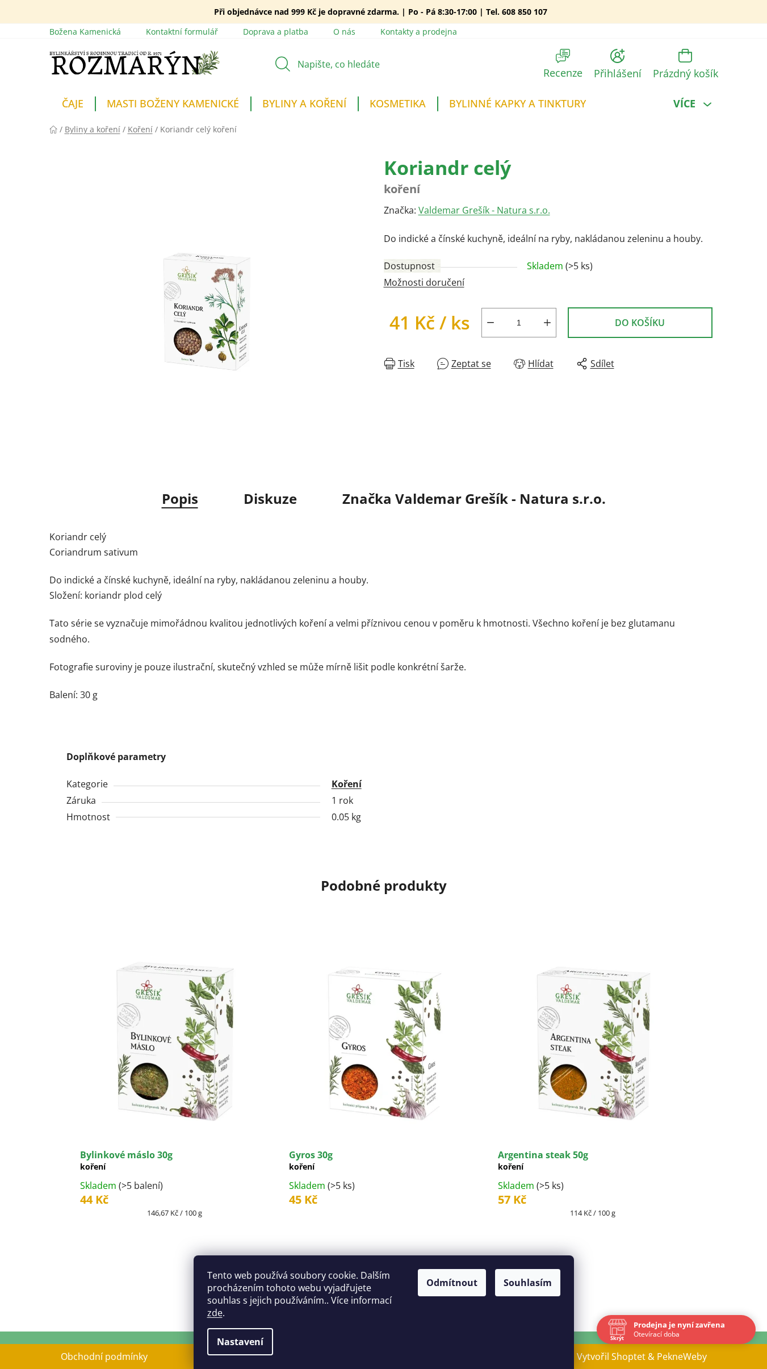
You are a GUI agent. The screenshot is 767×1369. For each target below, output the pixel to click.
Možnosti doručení (424, 282)
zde (215, 1313)
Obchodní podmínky (104, 1356)
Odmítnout (451, 1282)
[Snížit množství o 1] (490, 322)
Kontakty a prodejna (418, 31)
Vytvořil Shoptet (611, 1356)
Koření (347, 784)
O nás (344, 31)
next (709, 1104)
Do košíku (640, 322)
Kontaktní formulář (182, 31)
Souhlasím (528, 1282)
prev (58, 1104)
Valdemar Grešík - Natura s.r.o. (484, 210)
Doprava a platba (275, 31)
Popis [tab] (180, 498)
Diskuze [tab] (270, 498)
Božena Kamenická (85, 31)
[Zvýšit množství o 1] (547, 322)
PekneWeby (682, 1356)
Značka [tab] (474, 498)
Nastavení (240, 1341)
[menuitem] (73, 105)
